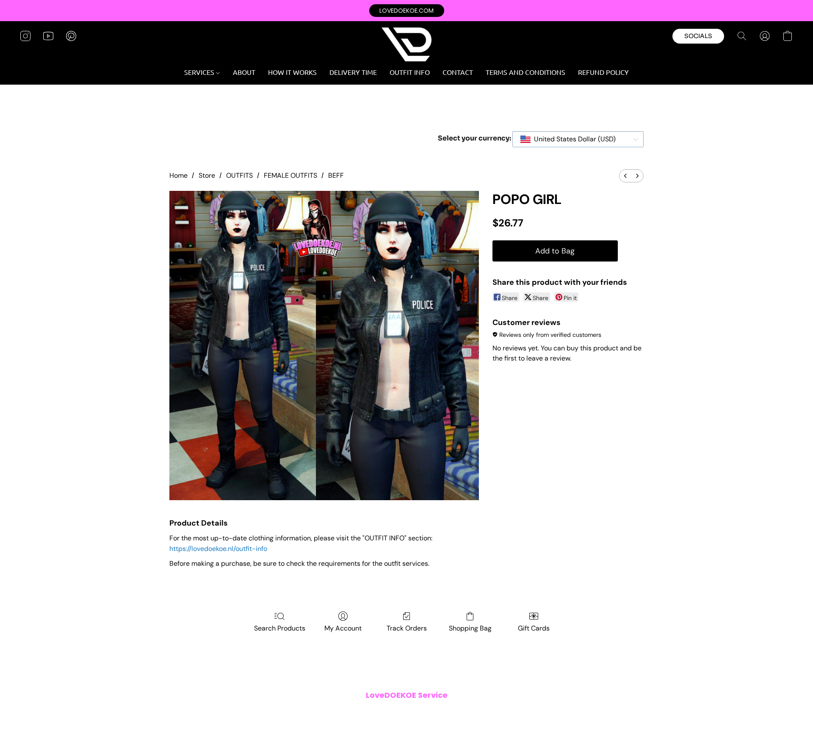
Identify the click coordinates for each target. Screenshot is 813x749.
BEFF (336, 175)
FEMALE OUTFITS (290, 175)
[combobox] (578, 139)
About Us (493, 712)
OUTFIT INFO (410, 72)
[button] (406, 10)
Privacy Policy (343, 712)
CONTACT (457, 72)
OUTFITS (239, 175)
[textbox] (572, 139)
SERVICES (200, 72)
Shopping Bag (470, 628)
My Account (343, 628)
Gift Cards (534, 628)
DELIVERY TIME (353, 72)
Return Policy (457, 712)
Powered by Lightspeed (406, 726)
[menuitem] (625, 176)
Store (207, 175)
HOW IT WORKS (292, 72)
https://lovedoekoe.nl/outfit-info (218, 548)
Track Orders (407, 628)
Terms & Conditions (291, 712)
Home (178, 175)
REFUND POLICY (603, 72)
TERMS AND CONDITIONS (525, 72)
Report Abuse (530, 712)
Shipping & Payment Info (400, 712)
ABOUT (244, 72)
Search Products (279, 628)
